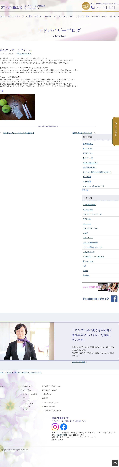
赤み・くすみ (27, 406)
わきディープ (88, 158)
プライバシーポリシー (50, 402)
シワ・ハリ (26, 401)
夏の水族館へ (88, 148)
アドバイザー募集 (82, 16)
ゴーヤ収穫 (87, 177)
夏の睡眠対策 (88, 144)
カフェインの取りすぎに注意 (93, 186)
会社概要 (45, 398)
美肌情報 (86, 275)
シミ (24, 398)
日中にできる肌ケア (90, 162)
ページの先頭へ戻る (115, 463)
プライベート (88, 238)
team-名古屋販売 (89, 205)
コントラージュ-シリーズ (92, 214)
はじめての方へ (14, 16)
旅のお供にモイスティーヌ (82, 133)
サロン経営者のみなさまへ (51, 410)
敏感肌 (25, 410)
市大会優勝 (87, 181)
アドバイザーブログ (99, 16)
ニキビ (85, 233)
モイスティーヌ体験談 (43, 16)
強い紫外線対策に (89, 167)
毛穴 (84, 266)
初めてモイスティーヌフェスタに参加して (18, 133)
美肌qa (85, 271)
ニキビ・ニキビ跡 (28, 404)
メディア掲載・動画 (90, 242)
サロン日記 (87, 219)
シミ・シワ (87, 223)
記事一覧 (85, 190)
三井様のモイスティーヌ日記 (93, 256)
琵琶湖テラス (88, 153)
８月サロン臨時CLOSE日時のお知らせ (97, 172)
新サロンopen (88, 261)
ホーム (3, 16)
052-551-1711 (61, 435)
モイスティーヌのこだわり (63, 16)
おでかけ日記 (88, 209)
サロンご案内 (27, 16)
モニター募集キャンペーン (92, 247)
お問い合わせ (114, 16)
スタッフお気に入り (23, 53)
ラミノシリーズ (88, 252)
